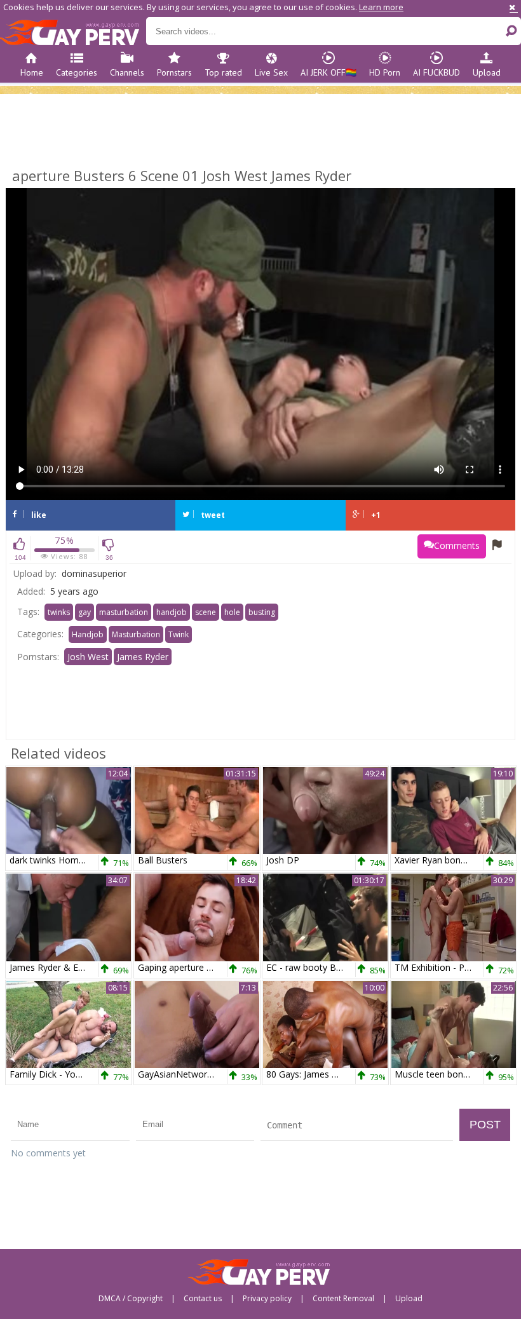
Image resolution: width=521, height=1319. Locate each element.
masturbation (123, 612)
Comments (457, 545)
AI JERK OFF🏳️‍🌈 (328, 72)
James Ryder (142, 657)
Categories (76, 72)
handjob (171, 612)
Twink (178, 634)
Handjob (88, 634)
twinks (59, 612)
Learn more (381, 7)
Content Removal (343, 1298)
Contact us (203, 1298)
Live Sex (271, 72)
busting (261, 612)
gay (84, 612)
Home (31, 72)
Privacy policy (267, 1298)
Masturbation (136, 634)
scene (205, 612)
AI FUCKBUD (436, 72)
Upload (487, 72)
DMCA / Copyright (130, 1298)
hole (232, 612)
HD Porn (384, 72)
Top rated (223, 72)
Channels (127, 72)
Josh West (88, 657)
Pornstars (174, 72)
